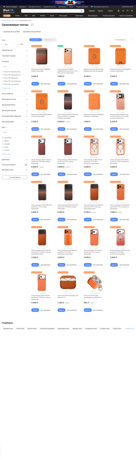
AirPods (42, 16)
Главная (3, 20)
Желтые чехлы (32, 328)
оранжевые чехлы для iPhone (32, 31)
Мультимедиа (92, 16)
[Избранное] (127, 10)
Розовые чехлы (104, 328)
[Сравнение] (123, 10)
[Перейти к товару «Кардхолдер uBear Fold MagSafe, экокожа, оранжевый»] (120, 56)
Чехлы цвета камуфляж (47, 328)
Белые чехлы (20, 328)
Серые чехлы (117, 328)
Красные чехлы (77, 328)
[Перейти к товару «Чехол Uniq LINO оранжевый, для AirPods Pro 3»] (68, 282)
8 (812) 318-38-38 (127, 6)
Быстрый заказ (45, 83)
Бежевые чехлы (8, 328)
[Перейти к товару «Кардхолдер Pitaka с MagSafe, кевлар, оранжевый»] (41, 56)
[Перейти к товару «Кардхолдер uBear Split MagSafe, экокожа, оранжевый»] (41, 101)
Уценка (100, 11)
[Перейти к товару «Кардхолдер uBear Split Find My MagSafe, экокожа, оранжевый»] (94, 56)
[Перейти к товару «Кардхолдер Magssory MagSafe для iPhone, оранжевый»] (94, 101)
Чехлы (17, 20)
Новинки (92, 11)
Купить (35, 83)
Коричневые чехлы (63, 328)
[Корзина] (132, 10)
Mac (33, 16)
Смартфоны (79, 16)
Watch (52, 16)
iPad (26, 16)
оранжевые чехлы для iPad (11, 31)
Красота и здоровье (126, 16)
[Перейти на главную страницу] (9, 10)
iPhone (17, 16)
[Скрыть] (132, 2)
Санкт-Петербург (11, 6)
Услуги (110, 11)
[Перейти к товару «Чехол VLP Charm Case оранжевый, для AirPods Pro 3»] (94, 282)
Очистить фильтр (15, 177)
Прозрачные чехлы (91, 328)
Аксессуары (63, 16)
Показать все (130, 328)
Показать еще (6, 88)
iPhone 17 (7, 16)
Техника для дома (109, 16)
